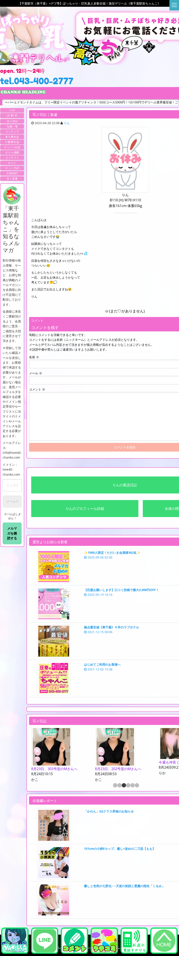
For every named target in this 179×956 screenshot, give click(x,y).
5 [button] (132, 785)
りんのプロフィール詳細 (84, 508)
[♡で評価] (106, 311)
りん (67, 123)
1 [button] (115, 785)
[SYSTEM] (12, 136)
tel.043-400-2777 (36, 81)
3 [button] (123, 785)
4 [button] (128, 785)
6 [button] (136, 785)
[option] (61, 755)
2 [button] (119, 785)
